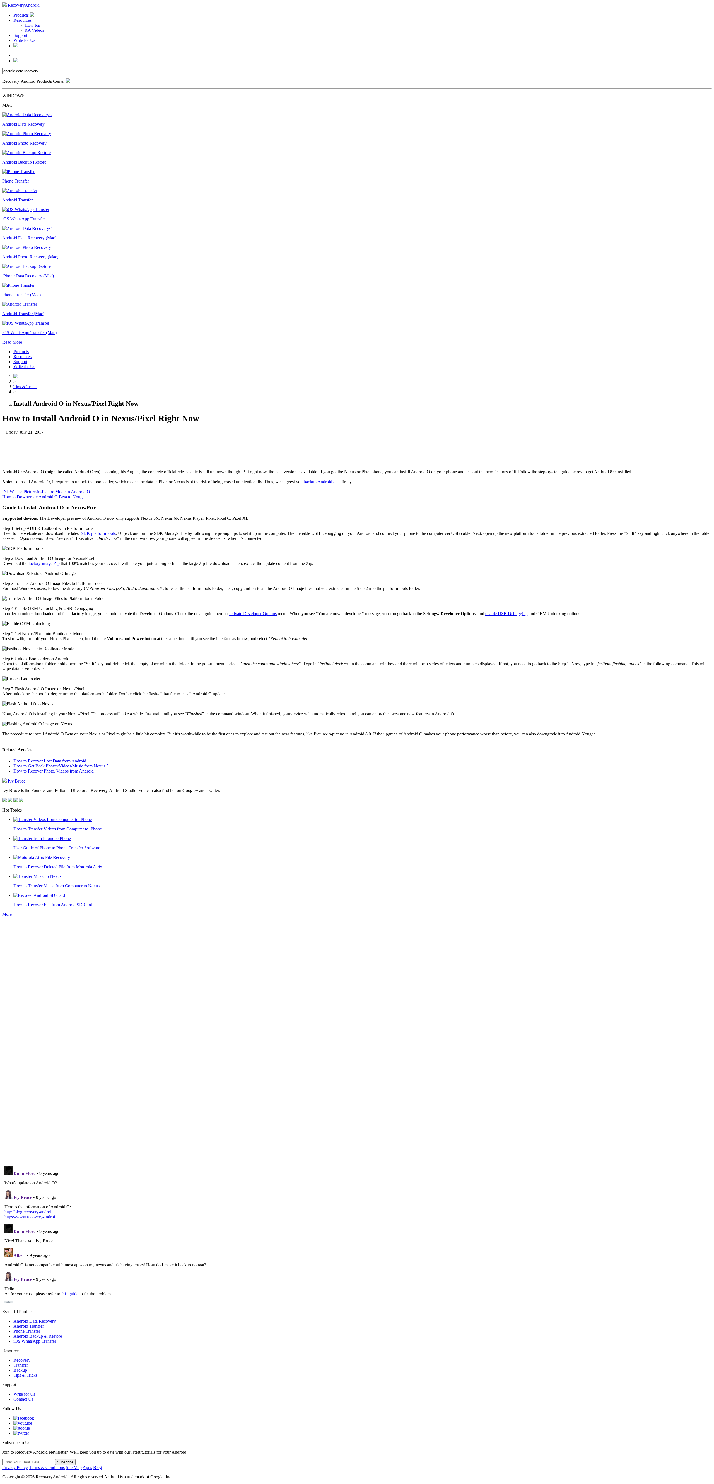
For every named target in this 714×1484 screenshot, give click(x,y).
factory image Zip (44, 563)
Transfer (20, 1365)
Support (20, 35)
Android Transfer (28, 1326)
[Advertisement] (357, 451)
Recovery (21, 1360)
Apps (87, 1467)
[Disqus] (357, 1084)
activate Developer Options (253, 613)
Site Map (74, 1467)
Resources (22, 20)
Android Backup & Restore (37, 1336)
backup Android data (322, 481)
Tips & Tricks (25, 386)
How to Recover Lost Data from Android (49, 761)
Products (21, 15)
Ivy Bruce (16, 781)
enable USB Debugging (506, 613)
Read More (12, 342)
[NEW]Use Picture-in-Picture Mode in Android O (46, 491)
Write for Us (24, 40)
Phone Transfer (26, 1331)
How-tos (32, 25)
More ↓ (8, 914)
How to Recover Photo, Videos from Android (53, 771)
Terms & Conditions (47, 1467)
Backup (20, 1370)
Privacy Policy (15, 1467)
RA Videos (34, 30)
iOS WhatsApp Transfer (34, 1341)
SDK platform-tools (98, 533)
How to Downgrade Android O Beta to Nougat (44, 496)
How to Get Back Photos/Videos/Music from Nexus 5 (60, 766)
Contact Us (23, 1399)
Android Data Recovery (34, 1321)
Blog (97, 1467)
